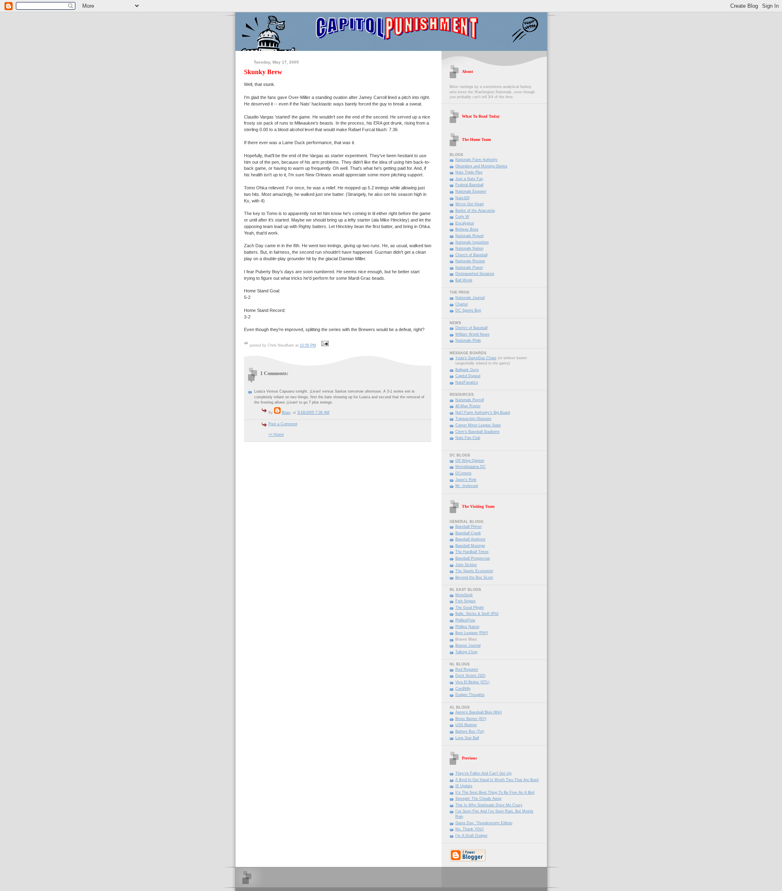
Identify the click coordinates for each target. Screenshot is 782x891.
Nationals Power (469, 268)
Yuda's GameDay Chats (475, 358)
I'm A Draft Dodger (471, 836)
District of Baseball (471, 328)
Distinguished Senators (474, 274)
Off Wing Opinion (469, 461)
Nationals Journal (470, 298)
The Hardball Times (472, 552)
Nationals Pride (468, 340)
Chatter (461, 304)
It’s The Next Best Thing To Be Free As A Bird (494, 792)
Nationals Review (470, 261)
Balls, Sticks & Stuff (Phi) (477, 614)
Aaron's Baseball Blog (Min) (478, 712)
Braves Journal (468, 645)
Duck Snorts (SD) (470, 676)
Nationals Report (469, 236)
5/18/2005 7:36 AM (313, 412)
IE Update (463, 786)
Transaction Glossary (473, 419)
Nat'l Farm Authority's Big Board (482, 412)
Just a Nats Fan (469, 179)
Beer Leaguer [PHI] (471, 633)
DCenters (463, 473)
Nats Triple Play (469, 172)
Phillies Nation (467, 627)
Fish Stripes (465, 601)
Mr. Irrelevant (466, 486)
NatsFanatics (466, 382)
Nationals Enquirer (470, 191)
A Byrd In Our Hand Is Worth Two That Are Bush (497, 780)
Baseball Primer (468, 527)
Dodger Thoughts (470, 695)
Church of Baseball (471, 255)
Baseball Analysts (470, 539)
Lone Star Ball (467, 738)
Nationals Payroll (469, 400)
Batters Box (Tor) (469, 731)
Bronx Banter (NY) (470, 719)
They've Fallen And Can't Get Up (483, 773)
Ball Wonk (463, 280)
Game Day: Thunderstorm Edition (483, 823)
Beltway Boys (467, 229)
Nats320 (462, 198)
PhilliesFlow (465, 620)
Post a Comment (282, 424)
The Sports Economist (474, 571)
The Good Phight (469, 608)
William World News (472, 334)
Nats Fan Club (467, 438)
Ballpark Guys (467, 370)
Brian (286, 412)
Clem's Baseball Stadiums (477, 432)
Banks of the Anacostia (475, 210)
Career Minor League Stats (478, 425)
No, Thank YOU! (469, 829)
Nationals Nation (469, 248)
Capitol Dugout (468, 376)
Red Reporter (466, 669)
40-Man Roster (468, 406)
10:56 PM (308, 345)
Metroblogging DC (470, 467)
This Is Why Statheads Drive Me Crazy (489, 805)
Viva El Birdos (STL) (472, 682)
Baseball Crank (468, 533)
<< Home (276, 434)
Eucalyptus (464, 223)
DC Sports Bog (468, 310)
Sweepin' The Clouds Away (478, 799)
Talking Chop (466, 652)
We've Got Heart (469, 204)
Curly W (462, 217)
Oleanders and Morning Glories (481, 166)
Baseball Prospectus (472, 558)
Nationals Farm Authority (476, 160)
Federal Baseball (469, 185)
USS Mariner (466, 725)
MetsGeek (464, 595)
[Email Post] (324, 345)
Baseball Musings (470, 546)
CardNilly (463, 689)
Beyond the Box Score (474, 577)
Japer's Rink (466, 480)
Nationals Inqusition (472, 242)
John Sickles (466, 565)
